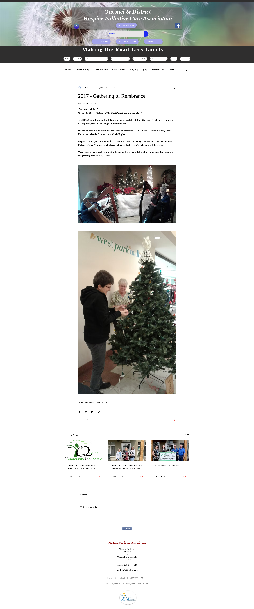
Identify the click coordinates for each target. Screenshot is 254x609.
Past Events (89, 402)
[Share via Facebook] (79, 411)
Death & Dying (83, 70)
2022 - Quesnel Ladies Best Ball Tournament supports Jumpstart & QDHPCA (126, 467)
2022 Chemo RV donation (166, 465)
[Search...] (146, 34)
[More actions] (174, 87)
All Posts (68, 70)
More (171, 70)
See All (186, 435)
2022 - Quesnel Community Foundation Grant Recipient (81, 467)
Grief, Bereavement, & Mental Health (110, 70)
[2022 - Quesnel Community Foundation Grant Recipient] (84, 450)
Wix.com (144, 584)
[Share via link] (98, 411)
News (81, 402)
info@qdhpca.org (130, 570)
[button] (186, 70)
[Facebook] (177, 25)
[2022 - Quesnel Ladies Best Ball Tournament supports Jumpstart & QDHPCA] (127, 450)
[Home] (76, 26)
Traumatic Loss (158, 70)
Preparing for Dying (138, 70)
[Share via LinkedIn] (92, 411)
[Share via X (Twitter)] (86, 411)
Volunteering (102, 402)
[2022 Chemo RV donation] (170, 450)
